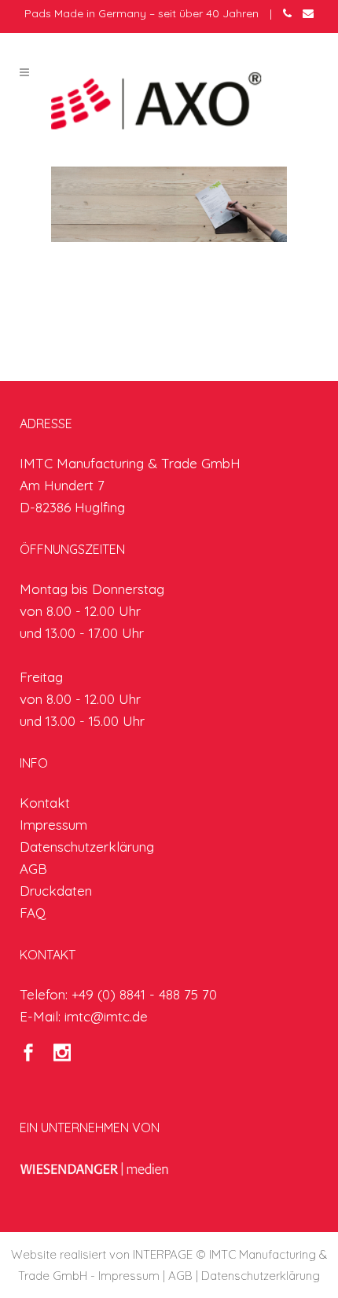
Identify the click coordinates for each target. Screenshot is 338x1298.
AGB (33, 868)
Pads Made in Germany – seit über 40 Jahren (141, 13)
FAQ (33, 912)
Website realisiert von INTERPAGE (102, 1254)
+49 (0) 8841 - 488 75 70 (144, 994)
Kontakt (45, 802)
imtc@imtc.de (106, 1016)
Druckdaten (56, 890)
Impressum (53, 824)
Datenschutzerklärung (87, 846)
